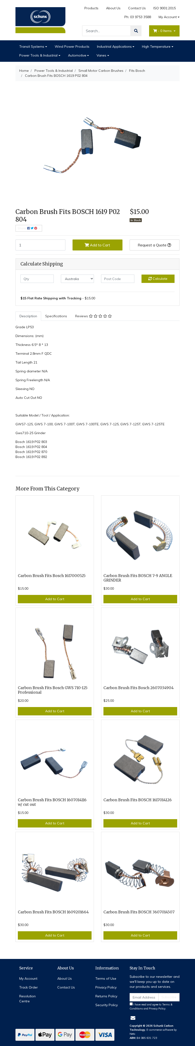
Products (91, 8)
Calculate (159, 278)
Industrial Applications (114, 46)
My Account (168, 17)
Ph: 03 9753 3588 (137, 17)
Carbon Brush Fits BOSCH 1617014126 (137, 800)
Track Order (28, 987)
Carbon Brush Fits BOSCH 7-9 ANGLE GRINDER (137, 578)
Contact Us (137, 8)
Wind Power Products (72, 46)
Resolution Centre (27, 998)
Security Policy (106, 1005)
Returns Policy (106, 996)
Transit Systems (31, 46)
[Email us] (133, 1018)
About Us (113, 8)
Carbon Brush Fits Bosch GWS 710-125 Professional (53, 690)
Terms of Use (105, 978)
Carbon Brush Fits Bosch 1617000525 (52, 575)
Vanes (101, 55)
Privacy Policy (106, 987)
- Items (165, 31)
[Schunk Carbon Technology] (40, 20)
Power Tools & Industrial (38, 55)
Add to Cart (99, 245)
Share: (22, 228)
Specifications (56, 316)
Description (28, 316)
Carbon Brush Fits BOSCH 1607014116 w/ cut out (52, 802)
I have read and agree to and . (151, 1006)
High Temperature (156, 46)
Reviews (82, 316)
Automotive (77, 55)
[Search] (136, 30)
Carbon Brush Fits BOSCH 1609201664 (53, 912)
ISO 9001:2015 (164, 8)
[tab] (28, 316)
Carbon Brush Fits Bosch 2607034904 (138, 688)
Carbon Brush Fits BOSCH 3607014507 (139, 912)
